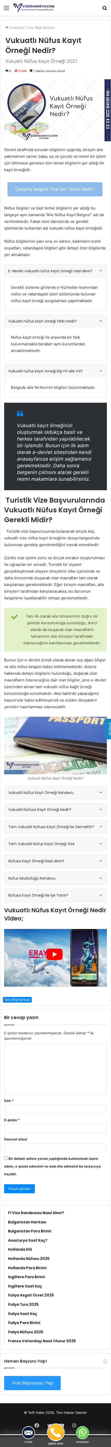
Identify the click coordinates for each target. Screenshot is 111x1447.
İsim (9, 1101)
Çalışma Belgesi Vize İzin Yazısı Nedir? (55, 189)
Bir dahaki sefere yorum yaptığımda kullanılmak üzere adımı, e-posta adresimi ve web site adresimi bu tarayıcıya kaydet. (52, 1166)
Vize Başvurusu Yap (32, 1382)
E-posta (12, 1120)
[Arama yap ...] (104, 9)
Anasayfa (16, 27)
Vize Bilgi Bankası (41, 27)
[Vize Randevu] (33, 8)
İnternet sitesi (15, 1139)
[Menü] (6, 9)
